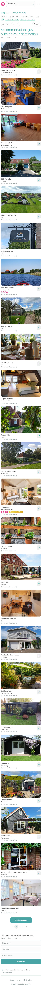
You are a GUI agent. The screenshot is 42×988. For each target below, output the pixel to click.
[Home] (2, 970)
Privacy (11, 980)
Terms (18, 980)
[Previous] (4, 55)
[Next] (38, 55)
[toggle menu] (39, 4)
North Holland (12, 19)
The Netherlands (27, 19)
